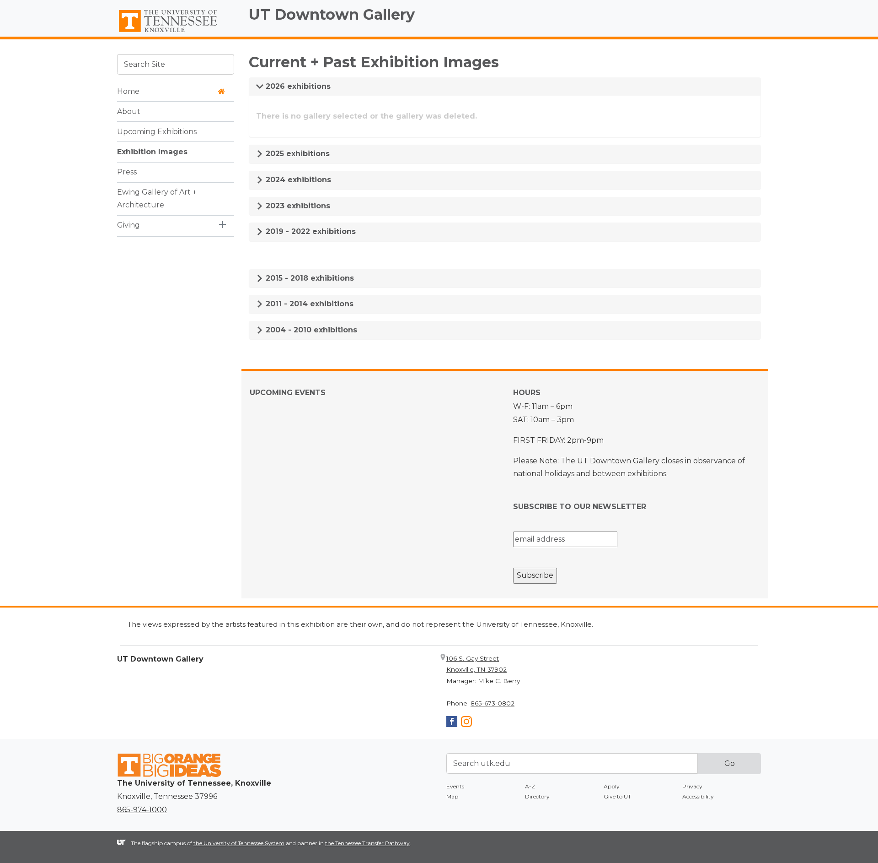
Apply (612, 786)
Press (127, 171)
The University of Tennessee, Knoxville (175, 32)
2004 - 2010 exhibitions (310, 330)
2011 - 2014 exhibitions (308, 303)
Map (452, 796)
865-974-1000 (142, 809)
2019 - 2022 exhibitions (309, 231)
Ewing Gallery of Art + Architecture (157, 198)
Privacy (692, 786)
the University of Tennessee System (238, 843)
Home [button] (128, 91)
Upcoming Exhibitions (157, 131)
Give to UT (617, 796)
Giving (128, 225)
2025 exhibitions (296, 153)
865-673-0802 (492, 703)
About (128, 111)
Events (455, 786)
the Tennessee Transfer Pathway (367, 843)
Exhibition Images (152, 151)
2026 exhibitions (297, 86)
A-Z (530, 786)
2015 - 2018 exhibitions (308, 278)
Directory (537, 796)
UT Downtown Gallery (332, 14)
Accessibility (698, 796)
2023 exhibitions (296, 205)
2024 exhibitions (297, 179)
